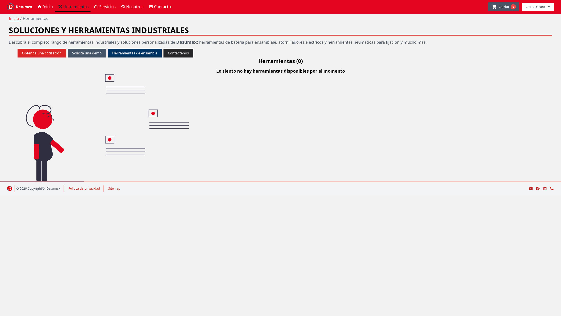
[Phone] (552, 188)
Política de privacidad (84, 188)
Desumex (53, 188)
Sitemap (114, 188)
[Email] (531, 188)
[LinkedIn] (545, 188)
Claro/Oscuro (535, 7)
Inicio (14, 18)
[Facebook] (538, 188)
